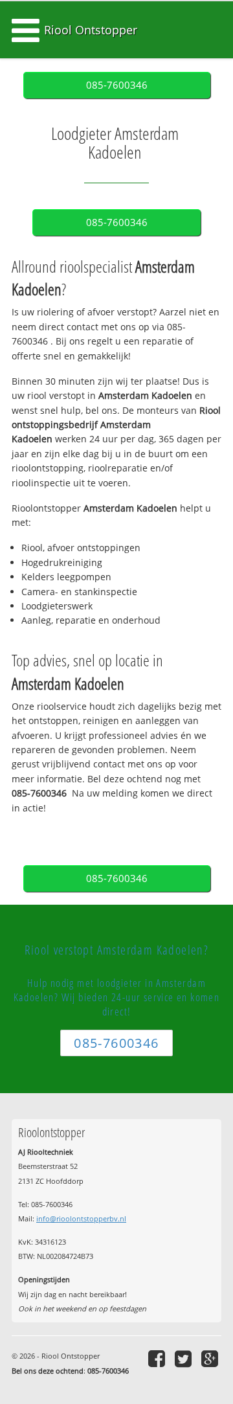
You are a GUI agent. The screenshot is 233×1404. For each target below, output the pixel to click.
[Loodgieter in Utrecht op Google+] (211, 1358)
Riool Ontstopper (90, 30)
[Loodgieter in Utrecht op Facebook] (158, 1358)
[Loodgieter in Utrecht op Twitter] (185, 1358)
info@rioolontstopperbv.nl (81, 1218)
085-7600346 (117, 85)
